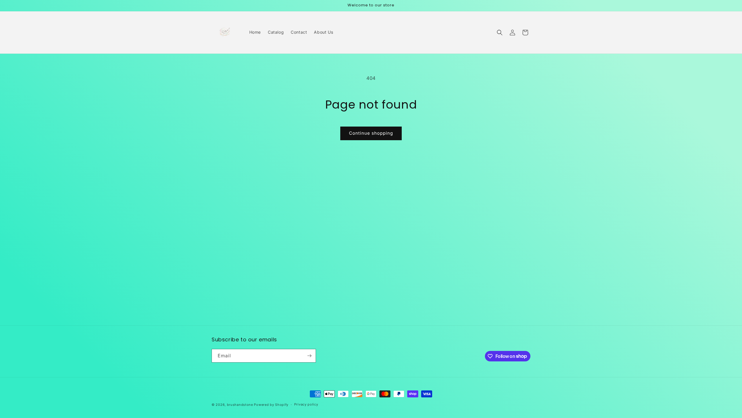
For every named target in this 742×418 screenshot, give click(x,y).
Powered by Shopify (271, 405)
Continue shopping (371, 133)
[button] (499, 32)
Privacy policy (306, 404)
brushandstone (240, 405)
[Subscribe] (309, 356)
